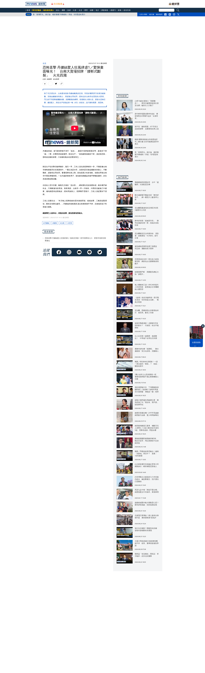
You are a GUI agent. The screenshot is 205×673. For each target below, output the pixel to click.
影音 (28, 10)
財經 (69, 10)
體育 (86, 10)
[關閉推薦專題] (203, 326)
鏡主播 (151, 14)
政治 (58, 10)
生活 (80, 10)
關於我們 (159, 14)
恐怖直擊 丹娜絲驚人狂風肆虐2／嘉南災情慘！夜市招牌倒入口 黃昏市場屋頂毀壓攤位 (75, 239)
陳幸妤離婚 (36, 10)
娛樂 (92, 10)
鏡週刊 (113, 10)
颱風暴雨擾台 (48, 10)
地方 (97, 10)
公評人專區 (143, 14)
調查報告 (104, 10)
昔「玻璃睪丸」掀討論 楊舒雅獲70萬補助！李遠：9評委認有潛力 (59, 14)
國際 (63, 10)
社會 (75, 10)
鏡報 (119, 10)
